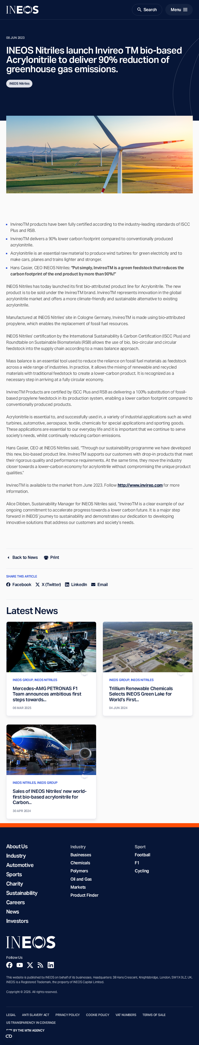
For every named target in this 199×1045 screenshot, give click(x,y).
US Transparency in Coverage (31, 1023)
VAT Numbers (126, 1015)
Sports (14, 874)
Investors (17, 921)
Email (102, 584)
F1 (137, 862)
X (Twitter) (51, 584)
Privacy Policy (67, 1015)
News (12, 911)
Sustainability (22, 893)
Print (54, 557)
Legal (11, 1015)
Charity (14, 883)
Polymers (79, 870)
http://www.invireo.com (140, 485)
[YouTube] (20, 965)
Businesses (80, 854)
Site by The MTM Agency (25, 1030)
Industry (16, 855)
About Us (16, 846)
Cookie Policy (97, 1015)
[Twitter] (30, 965)
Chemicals (80, 862)
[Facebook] (9, 965)
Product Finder (84, 895)
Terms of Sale (154, 1015)
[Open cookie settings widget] (9, 1036)
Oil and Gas (81, 879)
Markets (78, 887)
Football (142, 854)
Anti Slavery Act (35, 1015)
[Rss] (40, 965)
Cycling (142, 870)
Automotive (19, 865)
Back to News (25, 557)
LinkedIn (79, 584)
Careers (15, 902)
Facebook (21, 584)
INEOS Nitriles (19, 83)
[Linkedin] (51, 965)
